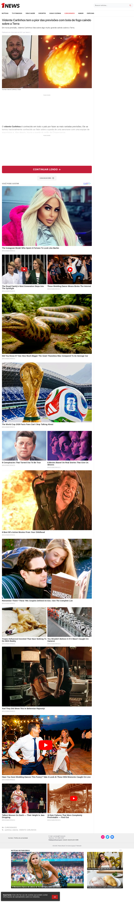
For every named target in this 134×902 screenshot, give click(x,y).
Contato (10, 838)
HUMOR (80, 13)
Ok (55, 897)
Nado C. (28, 32)
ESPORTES (42, 13)
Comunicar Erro (45, 178)
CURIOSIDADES (69, 13)
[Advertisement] (47, 109)
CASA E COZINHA (55, 13)
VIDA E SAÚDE (30, 13)
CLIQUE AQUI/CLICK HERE (70, 840)
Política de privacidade (21, 838)
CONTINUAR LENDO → (47, 169)
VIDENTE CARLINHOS (27, 830)
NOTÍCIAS (5, 13)
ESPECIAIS (90, 13)
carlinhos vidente (11, 830)
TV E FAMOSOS (17, 13)
